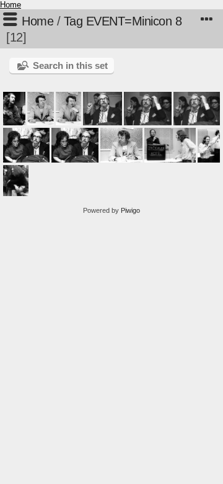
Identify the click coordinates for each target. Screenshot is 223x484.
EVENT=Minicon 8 (134, 21)
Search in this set (70, 65)
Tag (73, 21)
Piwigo (130, 210)
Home (10, 4)
